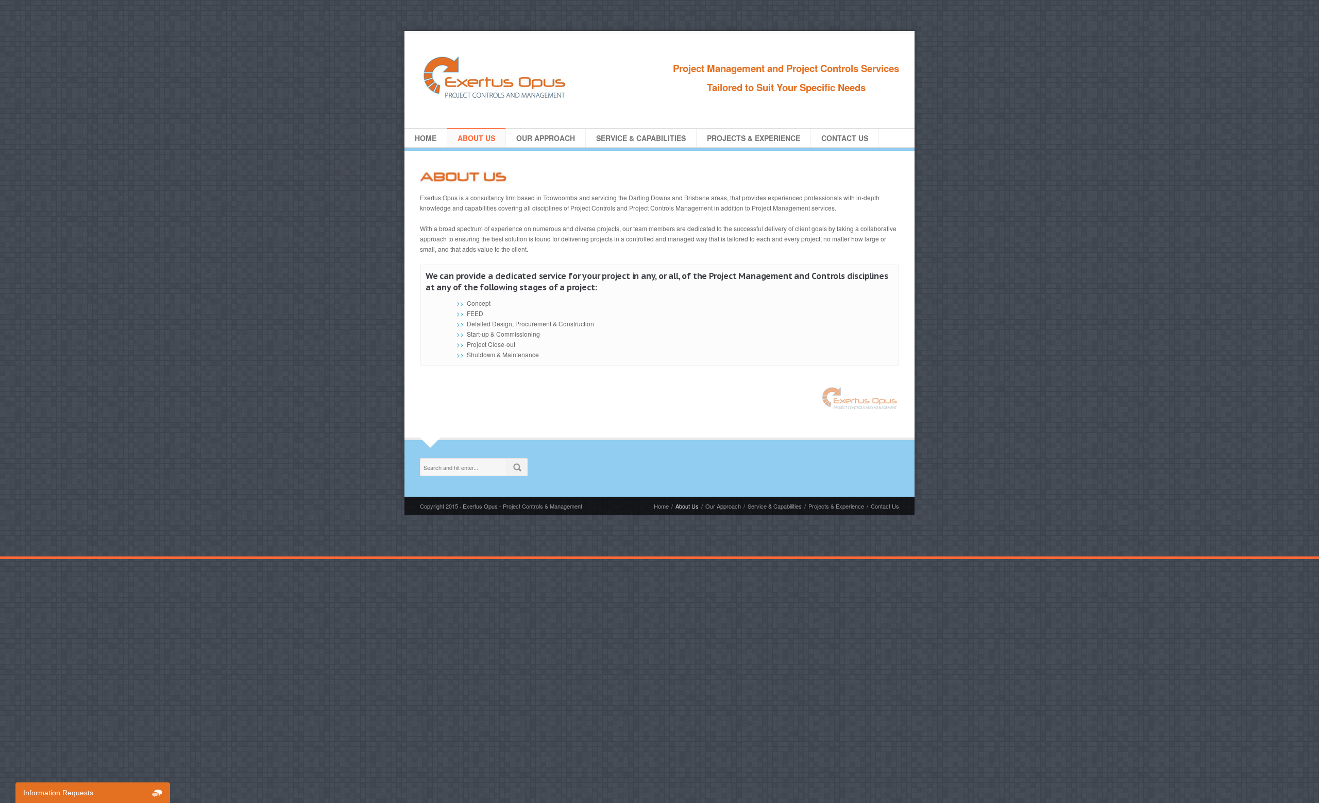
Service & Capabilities (641, 138)
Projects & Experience (753, 138)
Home (425, 138)
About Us (476, 138)
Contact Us (844, 138)
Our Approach (545, 138)
